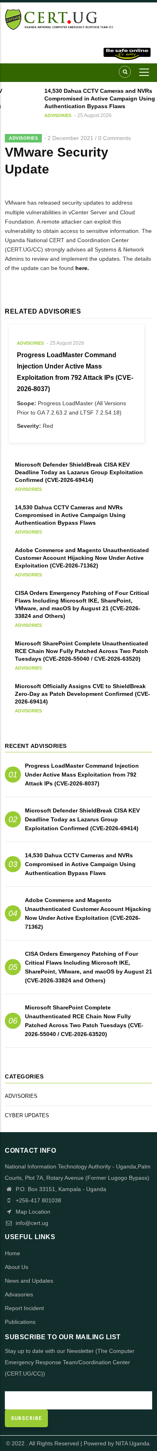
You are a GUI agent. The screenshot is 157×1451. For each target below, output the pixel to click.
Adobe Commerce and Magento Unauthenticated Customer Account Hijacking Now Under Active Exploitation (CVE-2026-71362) (88, 913)
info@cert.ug (32, 1223)
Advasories (19, 1294)
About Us (16, 1267)
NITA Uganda (132, 1443)
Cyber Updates (27, 1115)
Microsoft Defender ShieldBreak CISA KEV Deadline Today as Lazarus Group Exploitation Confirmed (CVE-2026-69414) (82, 819)
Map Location (32, 1211)
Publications (20, 1322)
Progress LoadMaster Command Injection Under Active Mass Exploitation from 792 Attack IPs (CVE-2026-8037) (82, 774)
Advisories (55, 115)
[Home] (78, 19)
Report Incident (24, 1308)
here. (82, 268)
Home (12, 1253)
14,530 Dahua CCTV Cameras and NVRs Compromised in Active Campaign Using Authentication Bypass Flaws (80, 864)
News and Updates (29, 1280)
